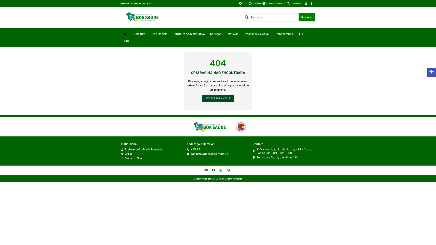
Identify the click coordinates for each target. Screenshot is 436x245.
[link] (431, 72)
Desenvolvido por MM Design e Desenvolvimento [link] (218, 178)
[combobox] (269, 17)
